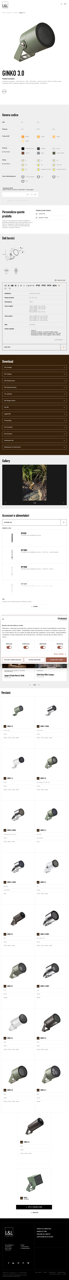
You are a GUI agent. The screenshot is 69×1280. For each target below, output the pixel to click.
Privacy (45, 1272)
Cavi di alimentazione (9, 176)
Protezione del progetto (43, 1234)
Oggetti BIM (7, 414)
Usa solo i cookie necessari (12, 659)
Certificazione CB (8, 440)
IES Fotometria (8, 433)
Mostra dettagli (59, 654)
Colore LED (5, 136)
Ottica (4, 160)
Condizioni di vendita (55, 1274)
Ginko (16, 12)
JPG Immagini (8, 367)
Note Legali (38, 1272)
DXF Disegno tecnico (9, 400)
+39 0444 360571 (25, 1246)
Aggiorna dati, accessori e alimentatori (18, 200)
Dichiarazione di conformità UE (12, 447)
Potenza (4, 129)
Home (3, 12)
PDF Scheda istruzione (10, 387)
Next (63, 503)
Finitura (4, 148)
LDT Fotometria (8, 427)
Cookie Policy (52, 1272)
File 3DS (6, 407)
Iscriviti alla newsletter (44, 1228)
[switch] (26, 647)
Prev (6, 503)
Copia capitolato (59, 339)
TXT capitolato (8, 394)
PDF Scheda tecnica (9, 380)
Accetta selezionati (34, 659)
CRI (3, 122)
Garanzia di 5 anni (42, 1231)
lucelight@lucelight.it (25, 1248)
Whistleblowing (61, 1272)
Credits (64, 1274)
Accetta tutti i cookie (56, 659)
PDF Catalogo (8, 374)
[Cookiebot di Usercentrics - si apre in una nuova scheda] (59, 619)
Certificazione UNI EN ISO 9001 (45, 1236)
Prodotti (10, 12)
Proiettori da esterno (8, 79)
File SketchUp (8, 420)
